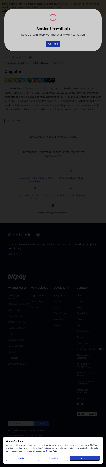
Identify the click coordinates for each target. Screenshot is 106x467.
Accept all (84, 458)
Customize (53, 458)
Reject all (21, 458)
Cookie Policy (52, 451)
